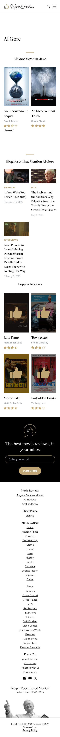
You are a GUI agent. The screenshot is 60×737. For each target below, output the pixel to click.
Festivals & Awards (30, 647)
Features (30, 634)
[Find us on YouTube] (30, 678)
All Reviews (30, 499)
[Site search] (48, 6)
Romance (30, 566)
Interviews (30, 612)
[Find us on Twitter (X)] (35, 678)
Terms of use (30, 727)
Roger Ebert (30, 643)
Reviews (30, 591)
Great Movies (30, 599)
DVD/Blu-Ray (30, 621)
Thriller (30, 579)
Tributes (30, 617)
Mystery (30, 557)
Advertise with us (30, 667)
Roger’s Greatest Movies (30, 495)
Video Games (30, 625)
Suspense (30, 575)
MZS (30, 604)
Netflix (30, 562)
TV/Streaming (30, 638)
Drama (30, 544)
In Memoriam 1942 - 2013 (30, 692)
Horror (30, 549)
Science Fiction (30, 570)
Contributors (30, 672)
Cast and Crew (30, 504)
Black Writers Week (30, 630)
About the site (30, 659)
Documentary (30, 540)
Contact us (30, 663)
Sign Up (30, 515)
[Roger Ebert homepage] (19, 6)
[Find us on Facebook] (24, 678)
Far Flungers (30, 608)
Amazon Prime (30, 531)
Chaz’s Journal (30, 595)
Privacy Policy (30, 730)
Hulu (30, 553)
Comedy (30, 536)
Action (30, 527)
